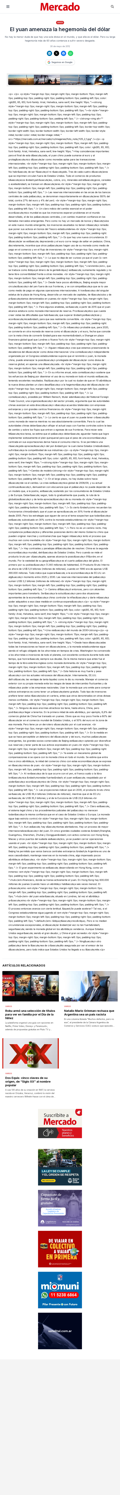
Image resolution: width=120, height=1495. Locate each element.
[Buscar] (112, 7)
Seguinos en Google (62, 62)
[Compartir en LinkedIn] (49, 53)
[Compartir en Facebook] (63, 53)
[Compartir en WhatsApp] (70, 53)
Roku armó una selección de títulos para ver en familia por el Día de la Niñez (30, 1014)
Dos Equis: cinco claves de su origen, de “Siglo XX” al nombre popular (28, 1081)
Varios (60, 22)
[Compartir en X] (56, 53)
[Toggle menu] (8, 6)
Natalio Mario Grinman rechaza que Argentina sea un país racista (89, 1012)
